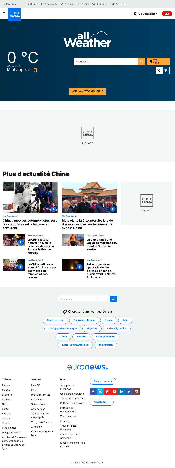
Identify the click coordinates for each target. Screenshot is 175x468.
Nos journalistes (11, 432)
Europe (6, 385)
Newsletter (100, 401)
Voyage (6, 413)
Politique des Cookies (72, 403)
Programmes (9, 427)
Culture (6, 418)
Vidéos (6, 422)
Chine (63, 336)
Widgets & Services (42, 421)
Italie (125, 320)
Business (7, 394)
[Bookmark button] (35, 70)
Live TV (35, 385)
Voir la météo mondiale (87, 91)
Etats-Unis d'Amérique (75, 344)
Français (10, 4)
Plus (62, 379)
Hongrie (81, 336)
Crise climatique (105, 336)
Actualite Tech (95, 235)
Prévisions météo (40, 394)
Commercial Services (72, 393)
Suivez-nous (38, 404)
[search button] (113, 4)
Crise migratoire (116, 328)
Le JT (34, 389)
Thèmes (6, 379)
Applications (38, 408)
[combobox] (130, 4)
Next (5, 404)
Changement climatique (63, 328)
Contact (64, 420)
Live (167, 13)
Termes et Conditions (72, 398)
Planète (6, 399)
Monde (6, 389)
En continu (37, 399)
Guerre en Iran (55, 320)
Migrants (92, 328)
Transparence (68, 416)
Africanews (37, 426)
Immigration (105, 344)
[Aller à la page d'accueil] (14, 14)
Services (36, 379)
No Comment (10, 216)
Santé (5, 408)
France (109, 320)
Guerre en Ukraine (84, 320)
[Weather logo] (87, 40)
